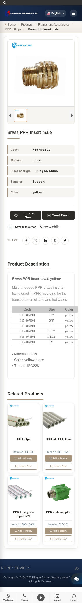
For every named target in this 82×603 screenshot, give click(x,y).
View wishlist (50, 227)
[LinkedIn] (45, 241)
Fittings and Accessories (54, 24)
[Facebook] (26, 241)
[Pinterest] (65, 241)
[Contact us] (76, 578)
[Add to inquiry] (23, 419)
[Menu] (73, 13)
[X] (36, 241)
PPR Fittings (13, 29)
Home (12, 24)
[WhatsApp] (55, 241)
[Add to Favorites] (10, 227)
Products (27, 24)
